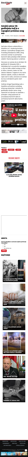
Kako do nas (22, 441)
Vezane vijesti (14, 158)
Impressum (13, 441)
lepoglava (11, 149)
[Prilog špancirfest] (14, 453)
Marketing (5, 441)
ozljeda (18, 149)
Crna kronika (22, 35)
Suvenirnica (6, 443)
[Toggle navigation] (25, 3)
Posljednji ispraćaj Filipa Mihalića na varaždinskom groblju (13, 279)
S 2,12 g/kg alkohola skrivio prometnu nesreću (14, 175)
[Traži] (15, 3)
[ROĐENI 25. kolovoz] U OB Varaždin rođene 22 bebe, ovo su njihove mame (14, 303)
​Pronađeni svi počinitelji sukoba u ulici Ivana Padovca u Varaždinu (13, 351)
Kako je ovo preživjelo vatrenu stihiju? (12, 327)
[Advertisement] (14, 196)
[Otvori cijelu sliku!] (14, 15)
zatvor (4, 149)
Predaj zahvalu (20, 445)
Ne (5, 246)
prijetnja (5, 152)
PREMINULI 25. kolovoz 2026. (12, 400)
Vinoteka (14, 443)
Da (4, 244)
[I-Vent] (14, 141)
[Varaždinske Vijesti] (6, 2)
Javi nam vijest (7, 445)
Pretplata (22, 443)
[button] (2, 169)
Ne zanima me (7, 248)
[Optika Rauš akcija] (14, 41)
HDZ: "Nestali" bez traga (10, 376)
